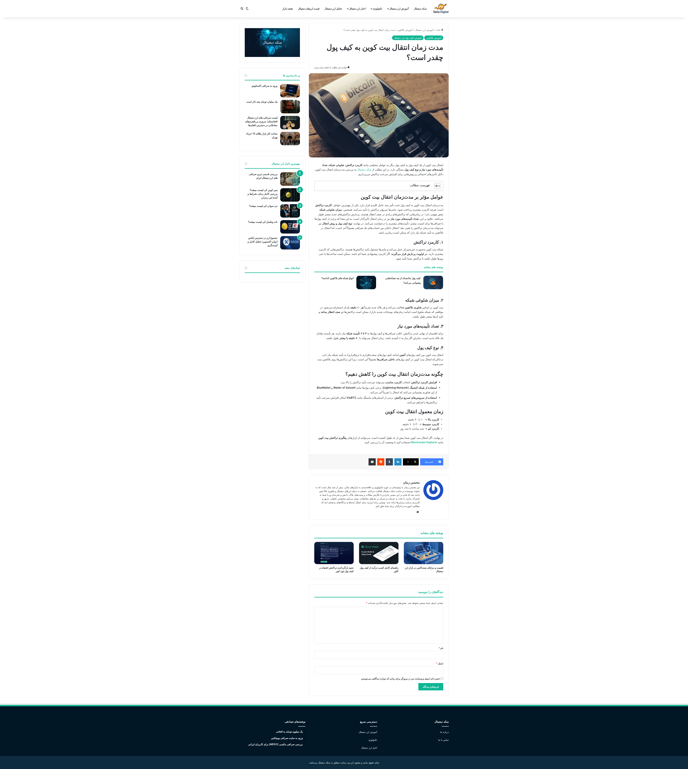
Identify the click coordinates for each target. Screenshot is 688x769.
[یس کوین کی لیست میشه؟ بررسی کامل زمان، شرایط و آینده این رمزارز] (290, 195)
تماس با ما (443, 739)
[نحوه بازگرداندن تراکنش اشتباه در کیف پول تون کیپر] (334, 553)
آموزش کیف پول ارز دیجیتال (408, 37)
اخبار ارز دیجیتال (357, 8)
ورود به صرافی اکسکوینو (265, 85)
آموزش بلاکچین (404, 29)
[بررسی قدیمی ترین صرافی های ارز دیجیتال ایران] (290, 179)
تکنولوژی (372, 739)
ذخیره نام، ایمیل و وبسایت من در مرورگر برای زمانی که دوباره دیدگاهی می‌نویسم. (400, 678)
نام (441, 648)
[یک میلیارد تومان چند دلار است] (290, 106)
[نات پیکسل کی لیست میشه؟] (290, 227)
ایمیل (439, 663)
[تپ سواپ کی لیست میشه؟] (290, 211)
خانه (438, 29)
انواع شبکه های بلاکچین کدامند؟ (337, 278)
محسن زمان (411, 482)
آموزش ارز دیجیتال (399, 8)
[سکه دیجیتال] (441, 9)
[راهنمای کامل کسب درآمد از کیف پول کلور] (378, 553)
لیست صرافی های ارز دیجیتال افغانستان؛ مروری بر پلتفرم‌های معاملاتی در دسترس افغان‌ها (261, 121)
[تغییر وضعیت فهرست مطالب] (435, 186)
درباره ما (444, 731)
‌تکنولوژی (377, 8)
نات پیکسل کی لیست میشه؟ (263, 221)
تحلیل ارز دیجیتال (333, 8)
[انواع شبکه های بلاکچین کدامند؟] (366, 282)
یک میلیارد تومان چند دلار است (262, 101)
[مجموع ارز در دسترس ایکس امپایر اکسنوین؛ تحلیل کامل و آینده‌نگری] (290, 242)
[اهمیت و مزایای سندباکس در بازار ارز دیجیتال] (423, 553)
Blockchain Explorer (424, 442)
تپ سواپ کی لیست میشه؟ (263, 205)
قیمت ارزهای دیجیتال (308, 8)
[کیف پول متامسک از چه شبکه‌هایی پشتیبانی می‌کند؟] (433, 282)
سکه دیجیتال (420, 8)
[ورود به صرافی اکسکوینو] (290, 90)
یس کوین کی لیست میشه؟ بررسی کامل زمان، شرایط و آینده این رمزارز (263, 193)
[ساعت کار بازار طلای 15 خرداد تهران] (290, 138)
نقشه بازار (287, 8)
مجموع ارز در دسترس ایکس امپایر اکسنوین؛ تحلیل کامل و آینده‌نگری (263, 241)
